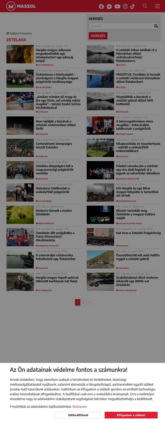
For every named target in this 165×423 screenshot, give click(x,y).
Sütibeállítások (78, 415)
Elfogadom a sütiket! (131, 415)
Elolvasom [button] (79, 407)
